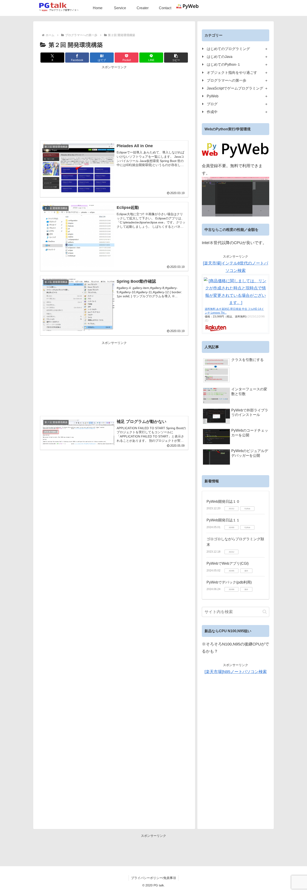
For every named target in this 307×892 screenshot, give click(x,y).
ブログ (212, 104)
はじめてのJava (219, 57)
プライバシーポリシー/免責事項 (153, 878)
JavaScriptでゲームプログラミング (235, 88)
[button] (176, 57)
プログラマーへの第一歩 (226, 80)
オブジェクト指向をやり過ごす (232, 72)
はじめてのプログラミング (228, 49)
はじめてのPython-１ (224, 64)
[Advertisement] (114, 101)
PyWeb (212, 96)
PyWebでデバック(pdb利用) (229, 582)
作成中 (212, 112)
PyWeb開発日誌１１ (223, 520)
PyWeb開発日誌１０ (223, 501)
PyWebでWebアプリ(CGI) (228, 563)
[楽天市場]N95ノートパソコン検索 (236, 671)
